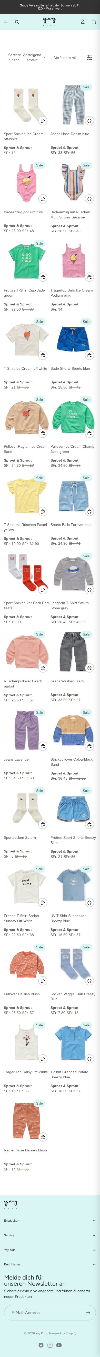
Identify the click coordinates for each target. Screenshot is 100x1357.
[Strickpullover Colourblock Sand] (73, 730)
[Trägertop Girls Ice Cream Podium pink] (73, 261)
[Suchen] (17, 22)
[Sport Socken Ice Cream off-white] (26, 104)
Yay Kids (41, 1333)
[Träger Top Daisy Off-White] (26, 1042)
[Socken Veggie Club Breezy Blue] (73, 965)
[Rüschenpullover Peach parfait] (26, 652)
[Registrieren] (88, 1312)
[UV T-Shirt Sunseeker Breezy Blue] (73, 886)
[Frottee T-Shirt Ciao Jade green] (26, 261)
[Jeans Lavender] (26, 730)
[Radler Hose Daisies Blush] (26, 1121)
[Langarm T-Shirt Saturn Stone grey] (73, 573)
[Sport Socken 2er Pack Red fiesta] (26, 573)
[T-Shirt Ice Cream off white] (26, 339)
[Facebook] (41, 1345)
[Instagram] (50, 1345)
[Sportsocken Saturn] (26, 808)
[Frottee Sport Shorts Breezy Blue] (73, 808)
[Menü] (6, 22)
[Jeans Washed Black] (73, 652)
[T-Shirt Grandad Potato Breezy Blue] (73, 1042)
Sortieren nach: (24, 57)
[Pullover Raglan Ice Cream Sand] (26, 417)
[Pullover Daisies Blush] (26, 965)
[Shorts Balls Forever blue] (73, 495)
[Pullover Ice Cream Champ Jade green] (73, 417)
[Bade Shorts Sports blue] (73, 339)
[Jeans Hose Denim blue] (73, 104)
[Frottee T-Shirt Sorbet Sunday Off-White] (26, 886)
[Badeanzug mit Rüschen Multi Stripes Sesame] (73, 183)
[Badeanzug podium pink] (26, 183)
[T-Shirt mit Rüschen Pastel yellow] (26, 495)
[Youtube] (59, 1345)
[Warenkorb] (93, 22)
